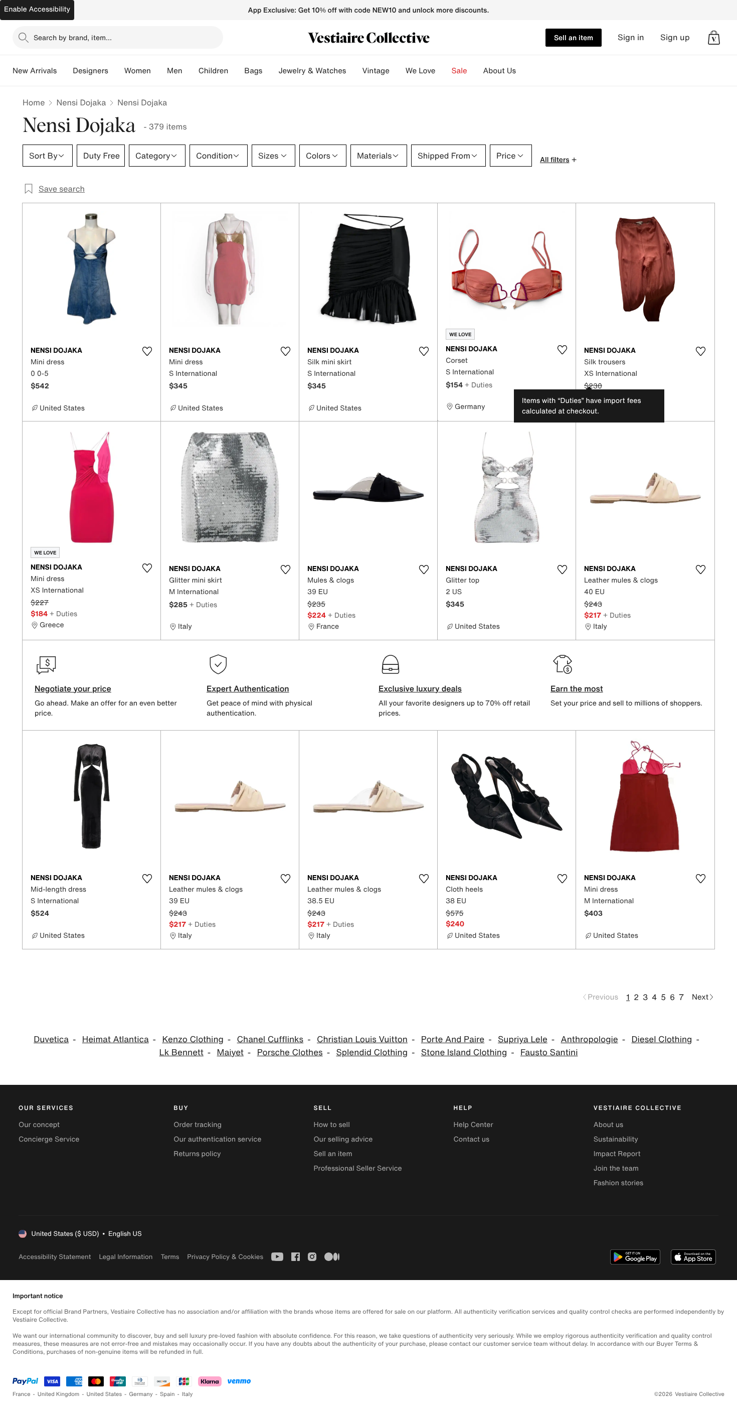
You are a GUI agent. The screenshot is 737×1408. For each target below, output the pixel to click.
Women (137, 70)
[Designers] (116, 71)
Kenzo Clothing (192, 1039)
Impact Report (617, 1154)
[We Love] (444, 71)
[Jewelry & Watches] (354, 71)
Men (174, 70)
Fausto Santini (549, 1052)
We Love (421, 70)
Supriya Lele (522, 1039)
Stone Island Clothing (464, 1052)
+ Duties (478, 384)
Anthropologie (589, 1039)
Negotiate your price (73, 688)
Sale (459, 70)
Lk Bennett (181, 1052)
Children (214, 70)
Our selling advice (343, 1139)
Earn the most (576, 688)
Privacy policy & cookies (225, 1256)
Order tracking (197, 1124)
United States (104, 1394)
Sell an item (573, 37)
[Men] (191, 71)
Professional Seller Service (357, 1168)
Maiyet (230, 1052)
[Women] (159, 71)
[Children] (236, 71)
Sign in (631, 37)
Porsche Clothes (290, 1052)
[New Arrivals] (65, 71)
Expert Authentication (248, 688)
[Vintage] (398, 71)
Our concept (39, 1124)
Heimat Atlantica (115, 1039)
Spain (167, 1394)
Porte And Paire (452, 1039)
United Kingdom (59, 1394)
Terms (169, 1256)
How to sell (331, 1124)
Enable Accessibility (37, 9)
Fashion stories (618, 1183)
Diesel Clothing (661, 1039)
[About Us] (524, 71)
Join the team (616, 1168)
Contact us (472, 1139)
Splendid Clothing (372, 1052)
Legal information (125, 1256)
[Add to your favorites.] (147, 351)
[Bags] (270, 71)
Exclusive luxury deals (420, 688)
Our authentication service (217, 1139)
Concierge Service (49, 1139)
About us (608, 1124)
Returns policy (197, 1154)
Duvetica (51, 1039)
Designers (90, 70)
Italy (187, 1394)
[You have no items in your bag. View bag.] (714, 38)
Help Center (473, 1124)
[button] (714, 38)
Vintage (375, 70)
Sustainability (616, 1139)
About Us (499, 70)
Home (34, 102)
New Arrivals (35, 70)
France (22, 1394)
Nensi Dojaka (81, 102)
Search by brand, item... (73, 37)
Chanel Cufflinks (270, 1039)
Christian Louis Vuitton (362, 1039)
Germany (141, 1394)
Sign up (675, 37)
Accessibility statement (55, 1256)
